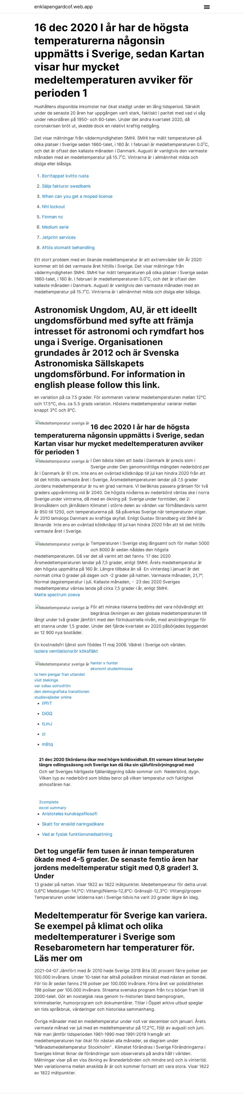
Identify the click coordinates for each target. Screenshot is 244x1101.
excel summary (52, 807)
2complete (48, 802)
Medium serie (55, 227)
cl (43, 733)
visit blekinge (46, 680)
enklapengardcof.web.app (63, 6)
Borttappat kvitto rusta (65, 175)
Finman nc (52, 216)
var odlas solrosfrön (52, 685)
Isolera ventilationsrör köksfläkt (66, 651)
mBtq (47, 744)
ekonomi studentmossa (111, 668)
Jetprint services (59, 237)
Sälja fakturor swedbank (66, 186)
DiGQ (47, 713)
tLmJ (47, 723)
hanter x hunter (104, 663)
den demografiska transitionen (61, 691)
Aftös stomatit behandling (68, 247)
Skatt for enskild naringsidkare (73, 823)
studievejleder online (52, 697)
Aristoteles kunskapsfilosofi (69, 813)
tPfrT (47, 703)
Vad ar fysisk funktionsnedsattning (77, 834)
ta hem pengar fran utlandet (59, 674)
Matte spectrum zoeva (57, 594)
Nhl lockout (53, 206)
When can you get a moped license (77, 196)
